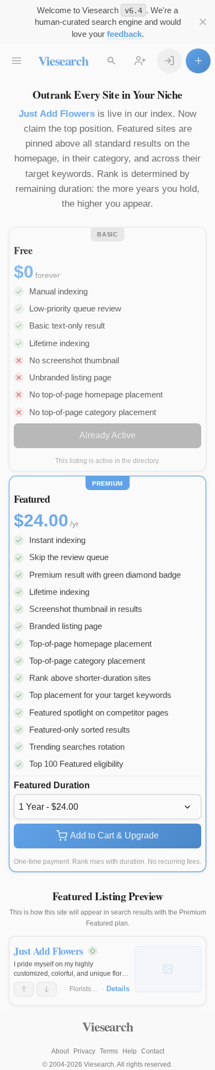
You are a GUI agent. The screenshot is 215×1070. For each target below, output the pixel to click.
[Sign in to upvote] (24, 989)
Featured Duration (52, 785)
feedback (124, 34)
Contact (152, 1051)
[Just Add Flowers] (168, 969)
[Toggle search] (111, 61)
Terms (109, 1051)
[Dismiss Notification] (203, 22)
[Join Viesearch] (140, 61)
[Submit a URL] (198, 61)
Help (129, 1051)
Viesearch (63, 60)
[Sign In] (169, 61)
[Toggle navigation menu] (16, 61)
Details (118, 989)
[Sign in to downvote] (46, 989)
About (60, 1051)
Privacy (84, 1051)
